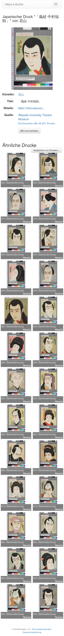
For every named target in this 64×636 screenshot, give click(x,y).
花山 (21, 94)
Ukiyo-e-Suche (14, 4)
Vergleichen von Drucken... (46, 150)
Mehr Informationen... (31, 108)
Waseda (27, 185)
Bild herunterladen (29, 130)
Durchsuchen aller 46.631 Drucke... (37, 123)
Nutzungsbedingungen (42, 629)
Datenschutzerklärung (32, 632)
